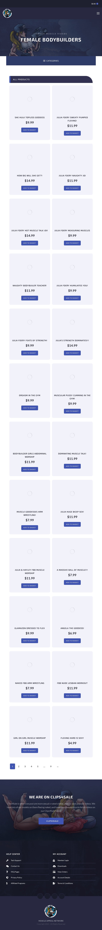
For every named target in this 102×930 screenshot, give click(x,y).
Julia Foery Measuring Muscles (72, 230)
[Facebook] (40, 896)
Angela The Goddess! (72, 628)
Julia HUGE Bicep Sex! (72, 512)
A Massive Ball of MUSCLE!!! (72, 570)
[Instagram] (62, 896)
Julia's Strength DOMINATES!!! (72, 340)
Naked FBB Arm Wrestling (29, 683)
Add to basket (29, 130)
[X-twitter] (47, 896)
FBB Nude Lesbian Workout (72, 683)
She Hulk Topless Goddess (30, 117)
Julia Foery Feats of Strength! (29, 340)
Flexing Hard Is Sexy (72, 738)
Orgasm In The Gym (29, 395)
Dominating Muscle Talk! (72, 453)
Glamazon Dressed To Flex (30, 628)
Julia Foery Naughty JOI (72, 175)
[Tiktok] (55, 896)
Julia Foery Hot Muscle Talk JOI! (29, 230)
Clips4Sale (52, 821)
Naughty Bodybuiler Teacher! (30, 285)
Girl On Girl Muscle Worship (30, 738)
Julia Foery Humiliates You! (72, 285)
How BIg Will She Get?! (29, 175)
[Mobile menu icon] (98, 13)
